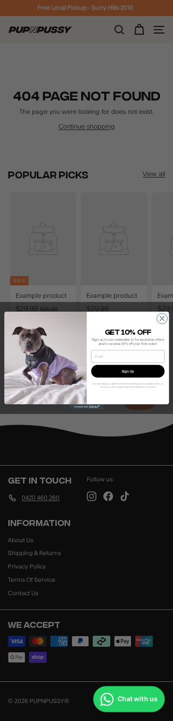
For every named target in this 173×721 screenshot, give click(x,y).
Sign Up (127, 371)
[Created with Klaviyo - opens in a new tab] (86, 406)
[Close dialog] (161, 318)
